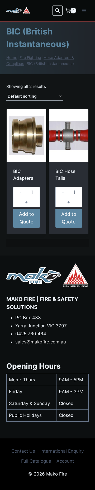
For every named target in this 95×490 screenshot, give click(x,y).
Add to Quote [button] (26, 217)
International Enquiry (62, 451)
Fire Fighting (30, 57)
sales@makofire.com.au (40, 341)
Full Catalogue (36, 461)
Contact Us (23, 451)
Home (11, 57)
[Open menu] (84, 10)
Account (65, 461)
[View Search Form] (58, 11)
